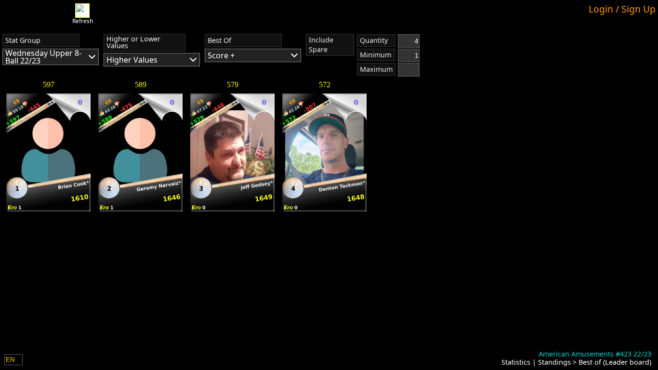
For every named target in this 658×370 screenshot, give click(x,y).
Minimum (375, 54)
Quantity (374, 40)
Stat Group (22, 40)
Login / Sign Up (622, 8)
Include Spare (321, 44)
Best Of (219, 40)
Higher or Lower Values (133, 42)
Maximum (376, 69)
